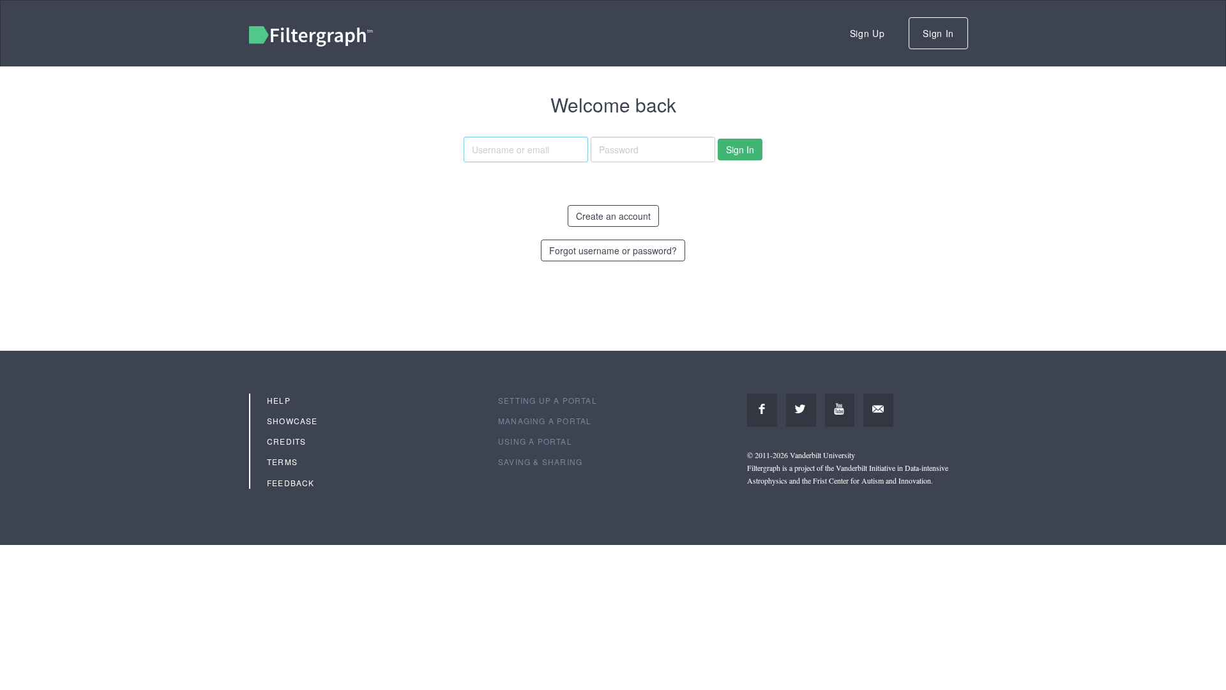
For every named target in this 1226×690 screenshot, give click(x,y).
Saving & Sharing (540, 461)
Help (279, 400)
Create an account (613, 216)
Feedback (291, 482)
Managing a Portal (544, 420)
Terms (282, 461)
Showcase (292, 420)
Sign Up (867, 33)
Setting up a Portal (547, 400)
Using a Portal (535, 441)
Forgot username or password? (613, 250)
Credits (286, 441)
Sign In (938, 33)
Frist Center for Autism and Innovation (872, 480)
